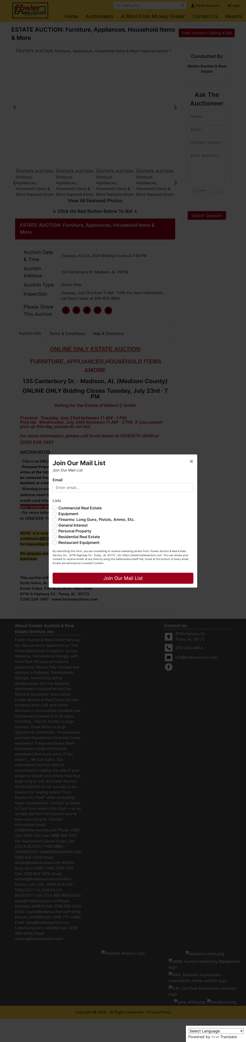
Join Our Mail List (123, 578)
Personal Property (74, 531)
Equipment (68, 513)
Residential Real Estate (79, 536)
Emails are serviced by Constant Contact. (78, 563)
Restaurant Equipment (78, 542)
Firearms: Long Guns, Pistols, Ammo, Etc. (96, 519)
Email (57, 479)
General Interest (73, 525)
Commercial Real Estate (80, 508)
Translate (228, 1036)
